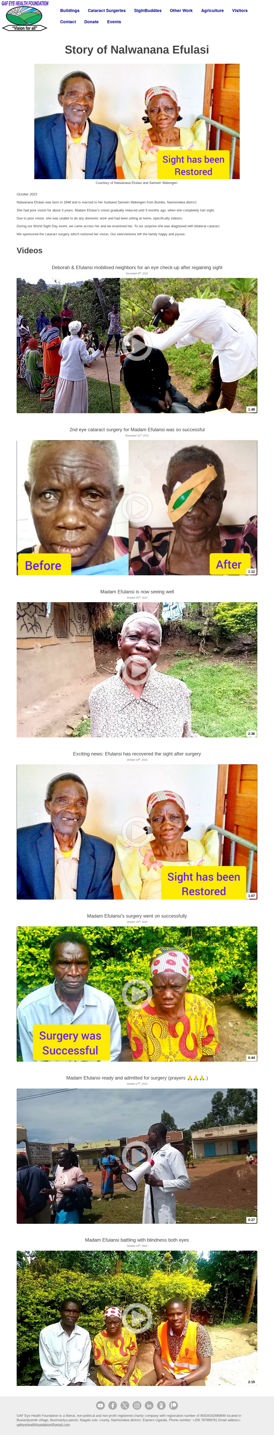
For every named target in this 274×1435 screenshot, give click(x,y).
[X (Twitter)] (125, 1405)
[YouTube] (100, 1405)
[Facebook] (112, 1405)
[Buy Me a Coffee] (161, 1405)
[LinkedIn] (149, 1405)
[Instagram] (137, 1405)
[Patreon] (173, 1405)
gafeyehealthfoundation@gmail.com (43, 1425)
